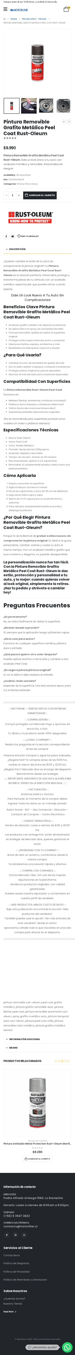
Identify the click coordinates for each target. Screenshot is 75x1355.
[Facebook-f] (6, 1235)
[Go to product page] (37, 1103)
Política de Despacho (16, 1263)
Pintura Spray (31, 183)
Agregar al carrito (42, 195)
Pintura (20, 183)
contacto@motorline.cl (20, 1226)
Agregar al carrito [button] (39, 1158)
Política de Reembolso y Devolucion (25, 1279)
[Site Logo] (19, 10)
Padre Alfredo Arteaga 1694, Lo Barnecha (33, 1198)
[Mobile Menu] (5, 9)
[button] (7, 62)
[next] (69, 121)
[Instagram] (15, 1235)
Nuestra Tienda (12, 1303)
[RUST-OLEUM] (29, 217)
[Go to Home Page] (4, 19)
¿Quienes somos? (14, 1298)
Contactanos (11, 1255)
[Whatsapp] (24, 1235)
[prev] (63, 121)
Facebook (6, 236)
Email (12, 236)
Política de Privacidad (16, 1271)
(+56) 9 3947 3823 (16, 1216)
